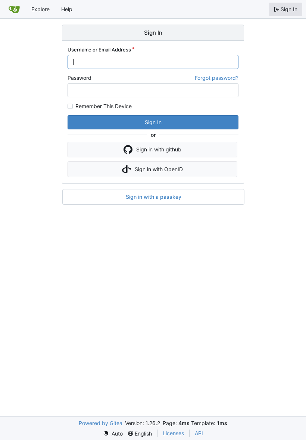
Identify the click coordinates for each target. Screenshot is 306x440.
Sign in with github (158, 149)
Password (79, 78)
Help (66, 9)
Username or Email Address (99, 50)
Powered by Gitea (100, 423)
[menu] (113, 433)
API (199, 433)
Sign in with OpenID (159, 169)
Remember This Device (103, 106)
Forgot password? (216, 78)
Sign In (153, 122)
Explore (40, 9)
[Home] (14, 9)
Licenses (173, 433)
